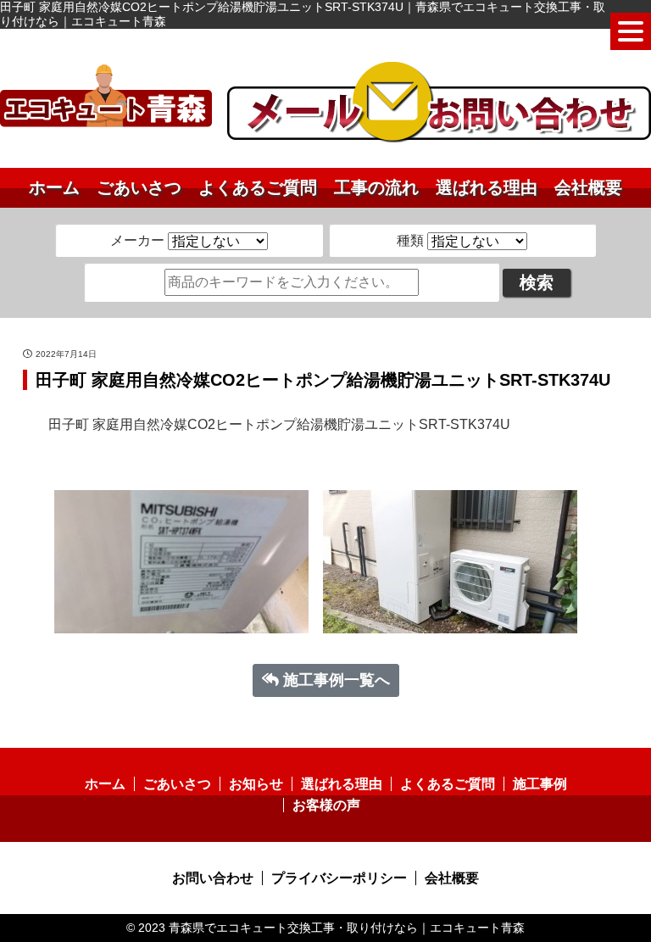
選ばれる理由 (486, 187)
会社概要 (588, 187)
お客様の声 (326, 805)
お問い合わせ (212, 878)
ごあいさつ (139, 187)
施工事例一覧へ (336, 680)
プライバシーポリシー (339, 878)
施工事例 (540, 784)
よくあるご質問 (257, 187)
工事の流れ (376, 187)
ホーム (54, 187)
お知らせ (256, 784)
